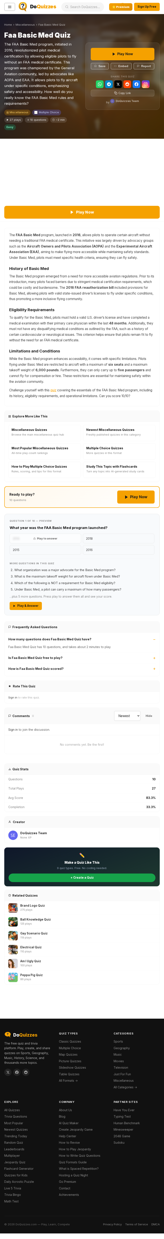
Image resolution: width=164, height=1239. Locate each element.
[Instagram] (145, 84)
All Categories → (125, 1087)
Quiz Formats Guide (73, 1162)
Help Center (67, 1136)
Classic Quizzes (70, 1041)
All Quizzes (12, 1110)
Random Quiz (13, 1142)
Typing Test (122, 1116)
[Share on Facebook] (16, 1072)
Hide (149, 715)
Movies (119, 1061)
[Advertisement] (82, 171)
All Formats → (68, 1080)
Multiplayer (12, 1155)
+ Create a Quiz (82, 877)
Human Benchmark (127, 1123)
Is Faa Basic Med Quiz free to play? (35, 658)
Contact (64, 1188)
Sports (118, 1041)
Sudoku (119, 1142)
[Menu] (9, 7)
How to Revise (69, 1142)
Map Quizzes (68, 1054)
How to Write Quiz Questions (79, 1155)
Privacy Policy (112, 1224)
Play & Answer (27, 605)
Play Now (125, 54)
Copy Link (125, 93)
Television (121, 1067)
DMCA (155, 1224)
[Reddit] (127, 84)
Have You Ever (124, 1110)
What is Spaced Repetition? (79, 1168)
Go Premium (67, 1181)
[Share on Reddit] (25, 1072)
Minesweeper (123, 1129)
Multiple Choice (49, 112)
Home (8, 24)
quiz (53, 390)
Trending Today (15, 1136)
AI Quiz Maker (69, 1123)
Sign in (12, 697)
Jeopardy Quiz (14, 1162)
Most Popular (13, 1123)
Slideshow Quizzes (72, 1067)
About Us (65, 1110)
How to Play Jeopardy (75, 1149)
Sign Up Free (147, 6)
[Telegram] (109, 84)
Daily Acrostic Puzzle (19, 1181)
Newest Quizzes (16, 1129)
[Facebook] (136, 84)
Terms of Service (136, 1224)
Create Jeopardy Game (76, 1129)
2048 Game (122, 1136)
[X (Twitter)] (118, 84)
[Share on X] (8, 1072)
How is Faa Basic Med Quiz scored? (36, 668)
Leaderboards (14, 1149)
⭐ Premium (120, 7)
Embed (123, 66)
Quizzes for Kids (16, 1175)
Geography (122, 1048)
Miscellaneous (25, 24)
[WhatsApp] (100, 84)
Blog (62, 1116)
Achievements (69, 1194)
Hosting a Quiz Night (73, 1175)
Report (146, 66)
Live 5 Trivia (12, 1188)
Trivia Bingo (12, 1194)
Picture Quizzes (70, 1061)
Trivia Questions (15, 1116)
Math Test (11, 1201)
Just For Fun (122, 1074)
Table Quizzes (69, 1074)
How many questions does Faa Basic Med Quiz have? (49, 639)
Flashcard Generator (19, 1168)
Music (118, 1054)
